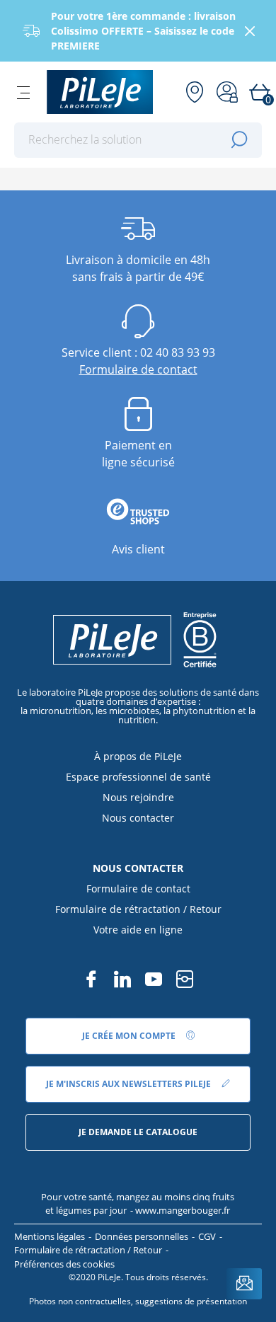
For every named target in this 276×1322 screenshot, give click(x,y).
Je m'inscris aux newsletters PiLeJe (129, 1084)
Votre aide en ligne (138, 929)
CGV (207, 1236)
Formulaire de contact (138, 369)
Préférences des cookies (64, 1264)
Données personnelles (141, 1236)
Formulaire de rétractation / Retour (138, 909)
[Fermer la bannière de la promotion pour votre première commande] (250, 31)
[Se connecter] (227, 92)
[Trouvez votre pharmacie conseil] (194, 92)
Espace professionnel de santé (138, 776)
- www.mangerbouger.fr (180, 1210)
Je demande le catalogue (138, 1132)
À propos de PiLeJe (138, 756)
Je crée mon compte (130, 1036)
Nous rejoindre (138, 797)
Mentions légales (49, 1236)
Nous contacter (138, 817)
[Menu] (23, 92)
